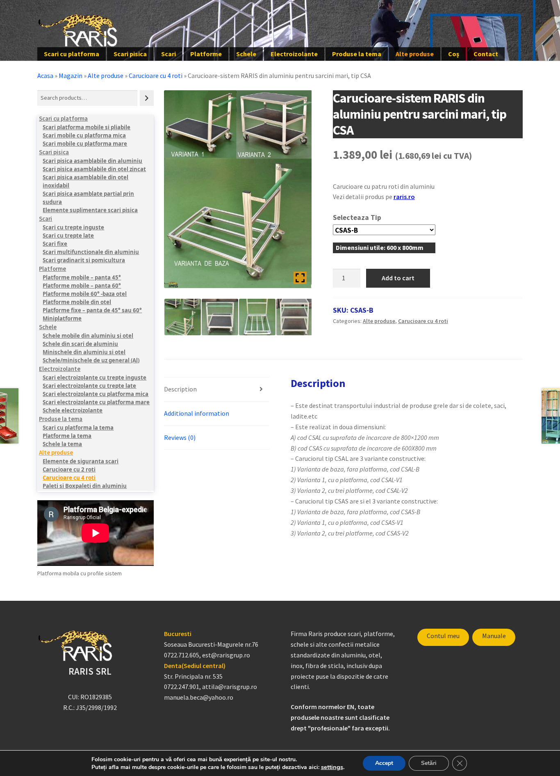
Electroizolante (294, 54)
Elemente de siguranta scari (80, 461)
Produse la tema (356, 54)
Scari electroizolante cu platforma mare (96, 402)
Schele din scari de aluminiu (80, 344)
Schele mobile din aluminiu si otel (88, 335)
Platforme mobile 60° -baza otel (85, 294)
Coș (453, 54)
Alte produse (415, 54)
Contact (485, 54)
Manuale (494, 636)
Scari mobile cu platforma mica (84, 135)
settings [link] (332, 767)
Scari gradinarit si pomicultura (84, 260)
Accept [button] (384, 763)
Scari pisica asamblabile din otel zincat (94, 169)
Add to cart (398, 278)
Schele (246, 54)
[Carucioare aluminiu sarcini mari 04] (294, 317)
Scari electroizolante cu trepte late (89, 385)
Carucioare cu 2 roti (69, 469)
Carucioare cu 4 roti (155, 75)
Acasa (45, 75)
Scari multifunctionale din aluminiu (91, 252)
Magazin (70, 75)
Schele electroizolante (72, 410)
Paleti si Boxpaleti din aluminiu (85, 486)
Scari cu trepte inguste (73, 227)
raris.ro (404, 196)
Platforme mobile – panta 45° (82, 277)
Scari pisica (130, 54)
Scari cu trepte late (68, 235)
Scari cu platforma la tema (78, 427)
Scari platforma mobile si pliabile (86, 127)
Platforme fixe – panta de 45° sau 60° (92, 310)
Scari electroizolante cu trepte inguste (94, 377)
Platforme (206, 54)
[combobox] (87, 97)
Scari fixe (55, 243)
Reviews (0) (180, 437)
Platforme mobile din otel (77, 302)
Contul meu (443, 636)
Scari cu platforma (71, 54)
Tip (376, 217)
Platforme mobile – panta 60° (82, 285)
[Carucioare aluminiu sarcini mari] (182, 317)
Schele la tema (62, 444)
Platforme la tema (67, 436)
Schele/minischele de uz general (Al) (91, 360)
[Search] (147, 97)
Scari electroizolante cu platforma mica (95, 394)
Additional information (196, 413)
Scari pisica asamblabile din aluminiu (92, 161)
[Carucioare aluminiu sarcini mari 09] (257, 317)
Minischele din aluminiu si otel (84, 352)
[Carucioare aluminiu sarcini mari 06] (220, 317)
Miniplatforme (62, 318)
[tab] (216, 390)
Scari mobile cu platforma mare (85, 143)
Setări (429, 763)
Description (180, 389)
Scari (168, 54)
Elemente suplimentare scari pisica (90, 210)
